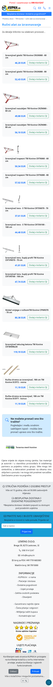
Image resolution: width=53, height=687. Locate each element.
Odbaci (13, 671)
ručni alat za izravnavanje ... (36, 19)
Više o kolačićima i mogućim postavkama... (24, 676)
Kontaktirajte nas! (27, 615)
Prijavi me (26, 531)
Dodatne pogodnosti (27, 585)
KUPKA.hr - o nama (27, 577)
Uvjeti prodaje (27, 589)
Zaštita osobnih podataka (27, 593)
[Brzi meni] (49, 682)
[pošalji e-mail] (39, 8)
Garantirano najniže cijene (27, 604)
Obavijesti (27, 597)
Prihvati (35, 671)
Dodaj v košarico (37, 62)
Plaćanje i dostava (27, 581)
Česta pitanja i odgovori (27, 608)
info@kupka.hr (28, 555)
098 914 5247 (27, 550)
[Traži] (34, 8)
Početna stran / (8, 19)
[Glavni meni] (49, 8)
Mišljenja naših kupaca (27, 612)
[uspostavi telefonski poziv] (44, 8)
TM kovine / (19, 19)
